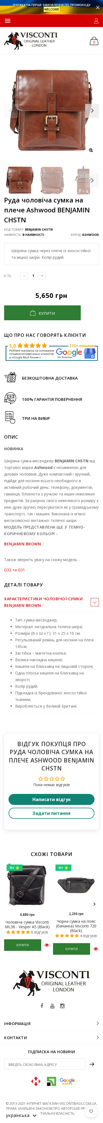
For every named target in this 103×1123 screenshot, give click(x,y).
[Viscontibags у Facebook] (42, 1006)
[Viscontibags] (31, 41)
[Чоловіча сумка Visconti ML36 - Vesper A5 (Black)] (27, 885)
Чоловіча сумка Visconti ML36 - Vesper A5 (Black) (27, 924)
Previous (9, 904)
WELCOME (51, 9)
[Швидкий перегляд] (46, 945)
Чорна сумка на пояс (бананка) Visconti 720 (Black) (76, 926)
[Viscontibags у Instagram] (62, 1006)
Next (92, 180)
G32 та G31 (14, 569)
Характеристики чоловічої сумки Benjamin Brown (43, 602)
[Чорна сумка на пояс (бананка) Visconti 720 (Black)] (76, 885)
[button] (21, 1115)
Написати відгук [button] (51, 799)
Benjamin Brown (22, 543)
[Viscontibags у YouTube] (52, 1006)
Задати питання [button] (51, 813)
